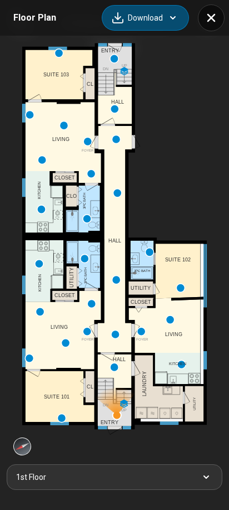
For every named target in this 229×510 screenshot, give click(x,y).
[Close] (211, 17)
